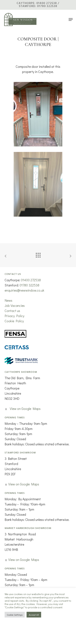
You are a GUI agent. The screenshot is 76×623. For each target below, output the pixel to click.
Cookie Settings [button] (15, 614)
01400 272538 (31, 280)
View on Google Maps (25, 408)
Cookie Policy (14, 321)
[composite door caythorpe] (38, 114)
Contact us (12, 310)
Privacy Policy (14, 316)
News (8, 300)
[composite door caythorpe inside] (38, 184)
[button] (71, 19)
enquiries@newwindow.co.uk (24, 290)
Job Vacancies (15, 305)
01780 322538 (29, 285)
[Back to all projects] (38, 254)
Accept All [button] (34, 614)
